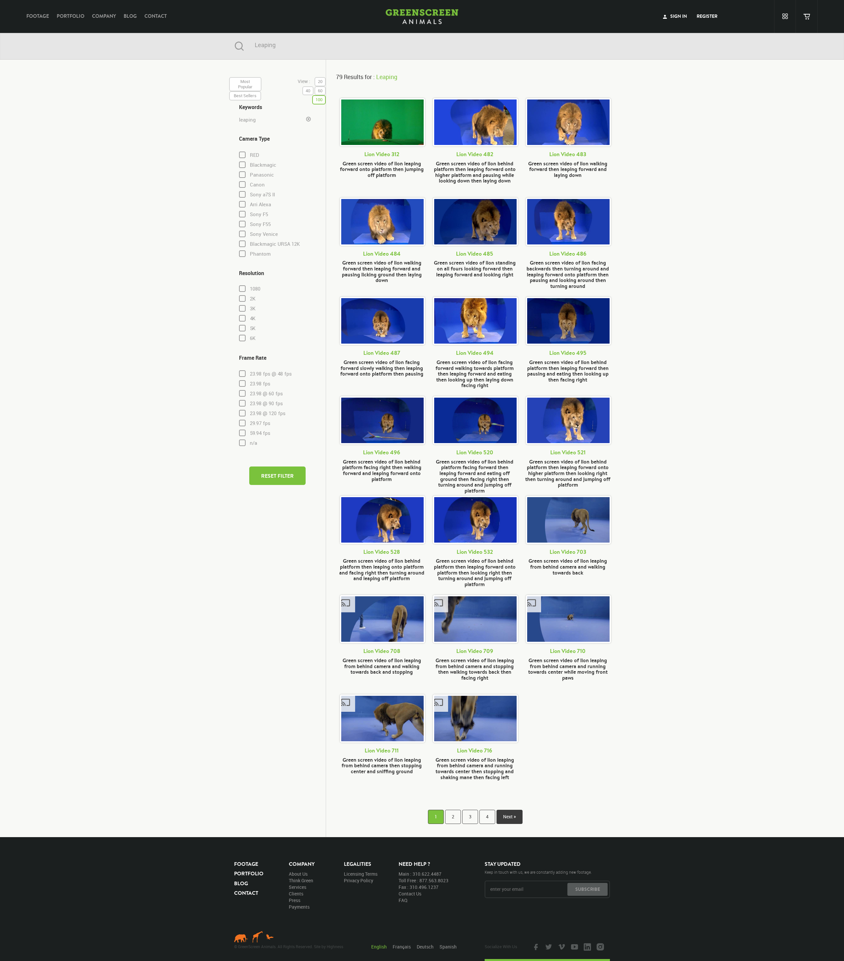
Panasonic (262, 175)
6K (253, 338)
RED (254, 155)
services (297, 887)
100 (319, 99)
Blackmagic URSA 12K (275, 244)
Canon (257, 185)
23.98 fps (260, 384)
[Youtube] (573, 946)
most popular (245, 84)
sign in (678, 16)
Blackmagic (263, 165)
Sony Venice (264, 234)
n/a (253, 443)
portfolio (70, 16)
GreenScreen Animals (422, 16)
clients (296, 893)
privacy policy (358, 880)
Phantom (260, 254)
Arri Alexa (260, 204)
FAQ (403, 900)
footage (37, 16)
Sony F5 (259, 214)
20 (320, 81)
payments (299, 907)
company (104, 16)
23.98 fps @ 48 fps (271, 374)
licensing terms (360, 874)
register (707, 16)
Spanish (448, 947)
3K (253, 309)
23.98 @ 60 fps (266, 394)
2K (253, 299)
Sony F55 (260, 224)
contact (155, 16)
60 (320, 91)
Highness (335, 946)
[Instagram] (599, 946)
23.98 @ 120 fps (268, 413)
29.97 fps (260, 423)
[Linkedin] (586, 946)
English (379, 947)
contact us (410, 893)
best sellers (245, 96)
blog (130, 16)
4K (253, 319)
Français (402, 947)
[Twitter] (548, 946)
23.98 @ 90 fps (266, 404)
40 (308, 91)
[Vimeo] (561, 946)
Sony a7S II (262, 194)
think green (301, 880)
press (294, 900)
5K (253, 328)
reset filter (277, 475)
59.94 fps (260, 433)
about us (298, 874)
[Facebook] (535, 946)
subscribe (587, 889)
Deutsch (425, 947)
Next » (509, 816)
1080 (255, 289)
